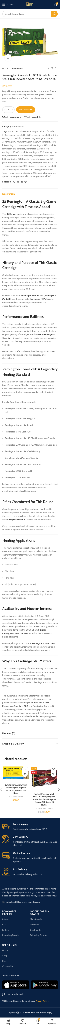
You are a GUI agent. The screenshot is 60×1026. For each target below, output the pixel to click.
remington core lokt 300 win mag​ (20, 166)
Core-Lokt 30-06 (40, 702)
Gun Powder (36, 930)
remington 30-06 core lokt (15, 152)
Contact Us (7, 966)
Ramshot (34, 924)
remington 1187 (25, 145)
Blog (4, 961)
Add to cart (25, 109)
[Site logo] (30, 4)
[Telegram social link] (26, 182)
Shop (5, 955)
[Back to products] (52, 68)
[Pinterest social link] (18, 182)
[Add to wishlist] (25, 768)
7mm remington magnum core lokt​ (33, 141)
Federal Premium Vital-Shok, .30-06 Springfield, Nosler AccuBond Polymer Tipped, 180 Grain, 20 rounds (44, 799)
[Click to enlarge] (8, 57)
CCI (4, 924)
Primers (6, 919)
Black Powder (36, 919)
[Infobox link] (30, 826)
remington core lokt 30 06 (45, 162)
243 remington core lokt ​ (13, 135)
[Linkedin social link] (22, 182)
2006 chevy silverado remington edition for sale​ (31, 131)
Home (5, 68)
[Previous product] (48, 68)
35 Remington (13, 201)
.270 (10, 796)
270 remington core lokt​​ (38, 135)
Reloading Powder (10, 935)
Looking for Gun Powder (39, 912)
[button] (25, 774)
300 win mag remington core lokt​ (38, 138)
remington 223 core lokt (44, 145)
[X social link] (14, 182)
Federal (5, 930)
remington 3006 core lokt (19, 155)
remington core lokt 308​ (20, 169)
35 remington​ (8, 141)
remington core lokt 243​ (19, 162)
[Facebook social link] (10, 182)
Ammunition (17, 68)
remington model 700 (40, 176)
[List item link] (30, 902)
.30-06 (39, 808)
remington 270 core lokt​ (37, 148)
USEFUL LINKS (9, 945)
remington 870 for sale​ (18, 159)
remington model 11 (19, 176)
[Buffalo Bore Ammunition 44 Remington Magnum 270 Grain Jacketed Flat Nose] (15, 773)
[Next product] (56, 68)
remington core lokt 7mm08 (22, 173)
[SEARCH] (54, 14)
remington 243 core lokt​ (13, 148)
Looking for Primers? (9, 912)
